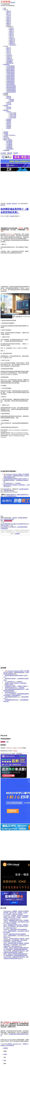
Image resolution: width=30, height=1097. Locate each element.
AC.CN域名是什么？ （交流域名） (12, 483)
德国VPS (8, 23)
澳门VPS (8, 14)
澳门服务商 (9, 142)
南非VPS (11, 35)
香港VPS (8, 11)
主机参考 (12, 2)
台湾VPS (8, 15)
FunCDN (10, 1039)
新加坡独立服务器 (11, 88)
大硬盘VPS (9, 58)
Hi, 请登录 (3, 153)
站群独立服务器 (10, 69)
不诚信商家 (6, 150)
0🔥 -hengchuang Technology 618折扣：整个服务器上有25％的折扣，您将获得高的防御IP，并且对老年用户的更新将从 (16, 476)
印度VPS (11, 28)
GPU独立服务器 (10, 67)
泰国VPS (11, 29)
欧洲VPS (8, 25)
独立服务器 (6, 64)
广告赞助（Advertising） (9, 135)
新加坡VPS (12, 38)
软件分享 (8, 108)
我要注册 (9, 153)
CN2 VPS (8, 54)
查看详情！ (21, 228)
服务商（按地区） (8, 139)
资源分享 (8, 123)
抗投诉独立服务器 (11, 92)
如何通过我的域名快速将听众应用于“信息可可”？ (16, 478)
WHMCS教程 (12, 113)
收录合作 (5, 136)
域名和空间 (8, 234)
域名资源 (8, 98)
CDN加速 (8, 104)
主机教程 (5, 105)
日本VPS (8, 17)
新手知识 (8, 107)
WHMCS (8, 111)
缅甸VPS (11, 31)
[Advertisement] (15, 187)
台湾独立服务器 (10, 73)
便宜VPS (8, 48)
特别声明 (17, 533)
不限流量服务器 (10, 82)
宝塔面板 (8, 126)
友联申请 (11, 1045)
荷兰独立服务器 (10, 79)
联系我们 (25, 1044)
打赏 (2, 516)
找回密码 (15, 153)
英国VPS (8, 22)
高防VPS (8, 49)
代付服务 (5, 133)
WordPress (8, 119)
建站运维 (5, 110)
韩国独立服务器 (10, 76)
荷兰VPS (11, 37)
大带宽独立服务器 (11, 90)
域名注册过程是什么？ (11, 692)
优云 (5, 1039)
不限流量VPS (9, 59)
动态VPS (8, 51)
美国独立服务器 (10, 78)
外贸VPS (8, 52)
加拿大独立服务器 (11, 85)
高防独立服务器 (10, 84)
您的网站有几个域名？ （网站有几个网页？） (17, 686)
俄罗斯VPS (12, 43)
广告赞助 (22, 216)
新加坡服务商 (9, 148)
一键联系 (15, 750)
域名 (14, 234)
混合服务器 (9, 61)
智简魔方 (8, 128)
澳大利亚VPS (12, 44)
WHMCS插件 (12, 117)
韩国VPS (8, 19)
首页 (4, 8)
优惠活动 (8, 125)
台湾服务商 (9, 144)
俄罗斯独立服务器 (11, 87)
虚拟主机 (8, 96)
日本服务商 (9, 145)
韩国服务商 (9, 147)
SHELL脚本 (6, 138)
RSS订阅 (6, 1045)
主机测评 (5, 93)
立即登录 (3, 741)
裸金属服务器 (9, 63)
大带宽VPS (9, 55)
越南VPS (11, 34)
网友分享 (14, 203)
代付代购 (19, 748)
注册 (7, 741)
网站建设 (8, 120)
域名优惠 (11, 99)
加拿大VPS (12, 40)
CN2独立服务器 (10, 66)
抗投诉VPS (9, 56)
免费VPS (8, 102)
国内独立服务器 (10, 70)
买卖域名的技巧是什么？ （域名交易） (15, 687)
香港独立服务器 (10, 72)
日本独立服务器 (10, 75)
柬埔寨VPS (12, 41)
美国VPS (8, 20)
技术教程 (8, 122)
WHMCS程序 (12, 116)
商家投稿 (5, 132)
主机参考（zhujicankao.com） (14, 1044)
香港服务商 (9, 141)
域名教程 (11, 101)
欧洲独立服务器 (10, 81)
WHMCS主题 (12, 114)
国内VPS (8, 12)
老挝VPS (11, 32)
